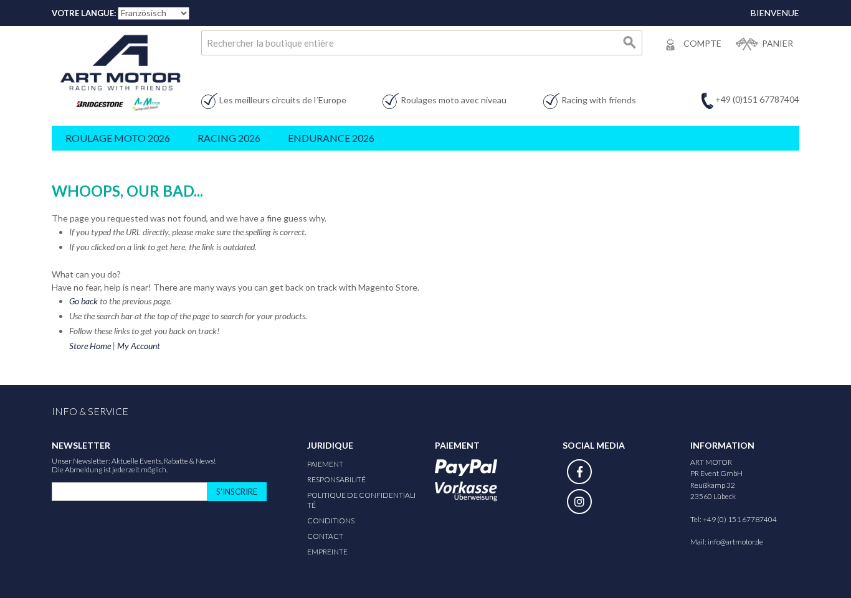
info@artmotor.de (735, 541)
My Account (138, 345)
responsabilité (336, 479)
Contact (325, 536)
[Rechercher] (629, 42)
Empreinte (327, 551)
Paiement (325, 464)
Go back (83, 301)
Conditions (330, 520)
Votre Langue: (84, 13)
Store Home (90, 345)
